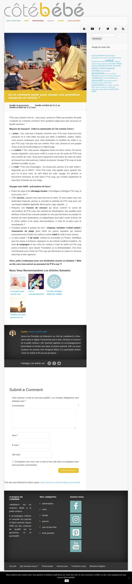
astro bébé (104, 58)
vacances (111, 87)
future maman (100, 68)
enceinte (111, 63)
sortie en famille (101, 87)
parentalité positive (110, 80)
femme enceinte (113, 66)
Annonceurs (62, 566)
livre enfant (112, 74)
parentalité (97, 80)
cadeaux (117, 61)
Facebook (54, 363)
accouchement (99, 55)
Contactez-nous (79, 566)
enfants (95, 66)
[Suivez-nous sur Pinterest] (116, 29)
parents (95, 83)
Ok (67, 581)
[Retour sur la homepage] (84, 29)
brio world (101, 61)
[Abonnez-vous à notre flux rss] (123, 29)
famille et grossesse (19, 105)
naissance (97, 77)
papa (116, 78)
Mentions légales (97, 566)
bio (93, 61)
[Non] (128, 578)
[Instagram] (75, 520)
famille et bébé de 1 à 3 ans (22, 107)
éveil (26, 20)
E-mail (15, 445)
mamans (102, 76)
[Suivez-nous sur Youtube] (92, 29)
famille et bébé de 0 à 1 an (47, 105)
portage (100, 83)
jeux (106, 73)
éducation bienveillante (100, 89)
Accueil (12, 566)
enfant (118, 63)
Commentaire (45, 406)
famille (61, 20)
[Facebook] (75, 507)
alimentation (38, 20)
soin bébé (108, 85)
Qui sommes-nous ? (29, 566)
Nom (15, 435)
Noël (111, 78)
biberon (118, 58)
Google (49, 363)
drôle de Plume (102, 64)
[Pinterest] (75, 533)
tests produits (74, 20)
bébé (109, 61)
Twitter (59, 363)
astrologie (112, 58)
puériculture (98, 85)
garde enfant (105, 71)
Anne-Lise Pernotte (38, 332)
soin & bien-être (13, 20)
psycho (51, 20)
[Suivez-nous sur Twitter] (108, 29)
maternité (109, 76)
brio (95, 61)
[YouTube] (75, 546)
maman (95, 76)
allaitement (96, 58)
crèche (94, 64)
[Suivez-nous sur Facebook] (100, 29)
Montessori (116, 76)
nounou (106, 78)
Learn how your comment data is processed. (60, 482)
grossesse (98, 73)
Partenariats (47, 566)
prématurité (108, 83)
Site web (16, 455)
